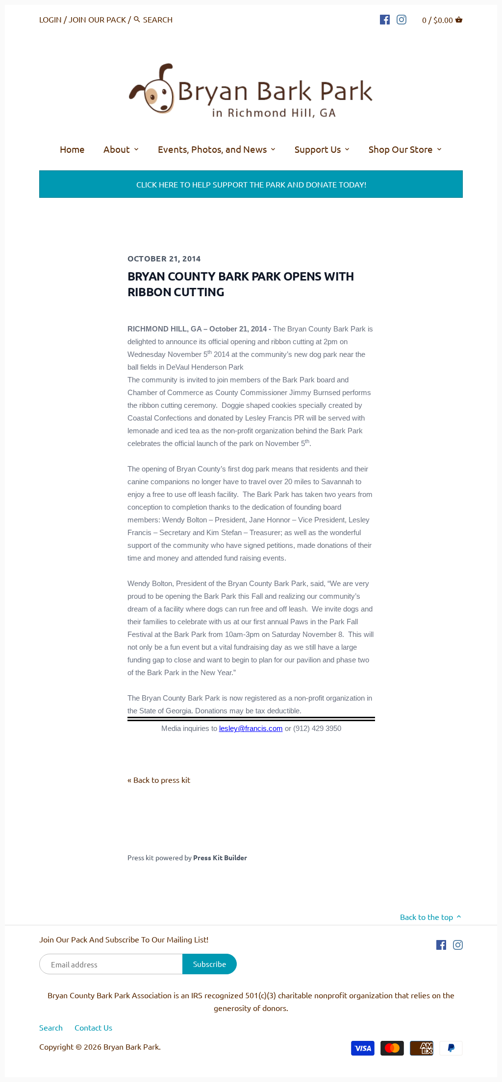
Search (51, 1027)
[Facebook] (385, 18)
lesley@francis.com (251, 728)
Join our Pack (97, 19)
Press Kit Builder (220, 857)
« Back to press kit (158, 779)
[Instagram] (401, 18)
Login (50, 19)
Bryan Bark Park (131, 1046)
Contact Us (93, 1027)
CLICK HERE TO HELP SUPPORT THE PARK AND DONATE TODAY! (251, 184)
